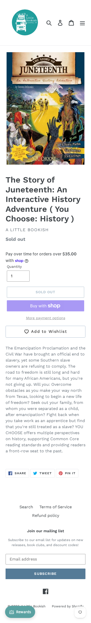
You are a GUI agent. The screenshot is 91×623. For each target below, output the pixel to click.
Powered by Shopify (68, 606)
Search (26, 507)
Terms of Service (55, 507)
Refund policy (45, 515)
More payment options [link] (45, 318)
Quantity (14, 266)
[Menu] (82, 22)
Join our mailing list (45, 531)
